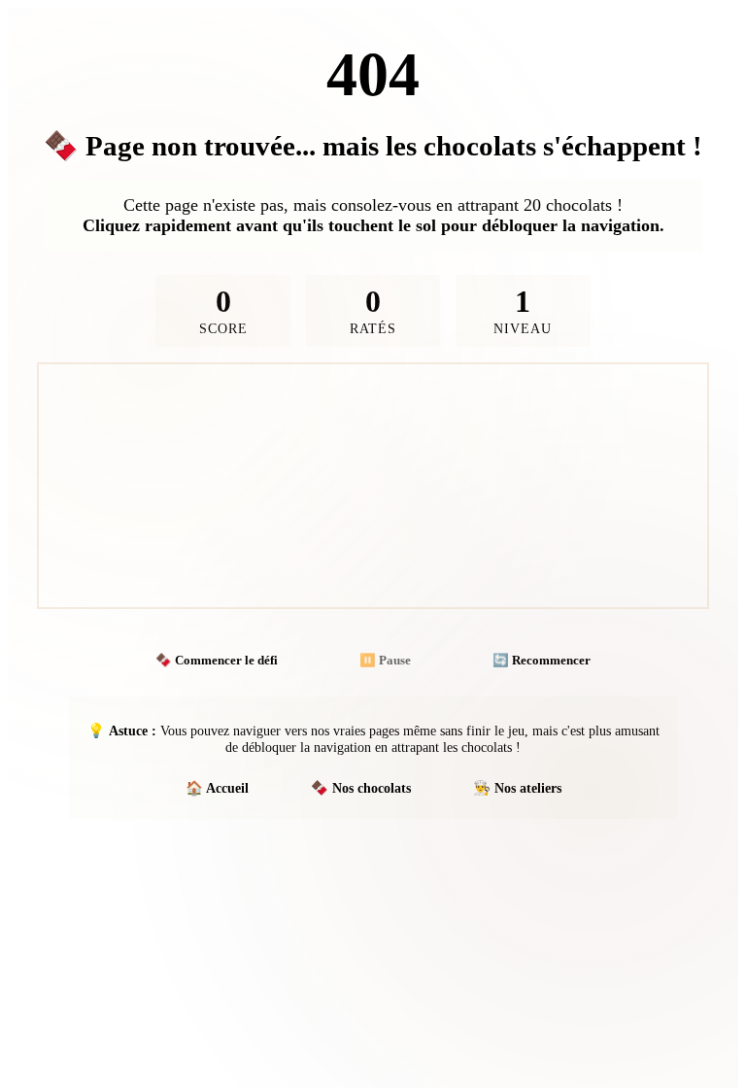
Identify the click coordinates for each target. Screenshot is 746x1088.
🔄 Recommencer (541, 660)
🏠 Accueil (217, 788)
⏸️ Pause (385, 660)
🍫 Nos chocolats (361, 788)
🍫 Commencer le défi (216, 660)
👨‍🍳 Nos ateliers (517, 788)
